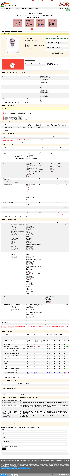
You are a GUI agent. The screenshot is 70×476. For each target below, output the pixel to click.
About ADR (61, 8)
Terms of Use (24, 468)
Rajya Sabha (18, 8)
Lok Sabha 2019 (7, 31)
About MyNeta (67, 8)
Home (2, 8)
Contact (19, 468)
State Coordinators (14, 468)
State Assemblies (12, 8)
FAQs (28, 468)
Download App (48, 474)
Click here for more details (57, 49)
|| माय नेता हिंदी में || (36, 8)
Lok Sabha (6, 8)
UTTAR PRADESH (14, 31)
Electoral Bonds (30, 8)
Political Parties (24, 8)
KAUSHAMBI (20, 31)
